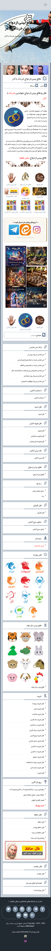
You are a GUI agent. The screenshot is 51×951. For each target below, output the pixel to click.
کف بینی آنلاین (39, 458)
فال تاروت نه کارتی (37, 746)
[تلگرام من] (35, 909)
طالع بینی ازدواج (32, 157)
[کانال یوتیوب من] (25, 915)
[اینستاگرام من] (22, 909)
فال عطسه (40, 873)
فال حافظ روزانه (38, 827)
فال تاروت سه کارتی (37, 725)
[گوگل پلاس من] (32, 915)
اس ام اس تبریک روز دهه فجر (34, 376)
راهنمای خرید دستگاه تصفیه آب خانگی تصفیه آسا (27, 789)
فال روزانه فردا (39, 890)
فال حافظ (41, 822)
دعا (43, 496)
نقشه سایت (16, 932)
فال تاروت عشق (38, 757)
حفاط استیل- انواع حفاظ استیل (33, 794)
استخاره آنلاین (39, 397)
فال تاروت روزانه (38, 703)
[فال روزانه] (15, 257)
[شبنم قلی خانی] (10, 71)
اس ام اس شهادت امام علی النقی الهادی (31, 360)
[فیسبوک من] (29, 909)
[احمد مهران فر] (40, 71)
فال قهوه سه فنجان (37, 436)
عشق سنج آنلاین (38, 529)
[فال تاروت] (36, 257)
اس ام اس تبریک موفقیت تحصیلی (32, 381)
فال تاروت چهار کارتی (36, 730)
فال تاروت (40, 773)
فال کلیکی (40, 512)
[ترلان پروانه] (25, 71)
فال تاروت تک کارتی (37, 719)
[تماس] (15, 909)
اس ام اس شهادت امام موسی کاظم (32, 365)
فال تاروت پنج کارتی (37, 735)
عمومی (33, 335)
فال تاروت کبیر (39, 709)
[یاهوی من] (42, 909)
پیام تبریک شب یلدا (37, 838)
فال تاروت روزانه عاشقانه (35, 762)
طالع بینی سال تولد (37, 687)
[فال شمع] (15, 277)
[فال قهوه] (36, 277)
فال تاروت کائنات (38, 714)
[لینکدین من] (18, 915)
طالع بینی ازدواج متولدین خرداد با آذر (20, 25)
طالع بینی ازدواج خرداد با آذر (26, 78)
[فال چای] (36, 298)
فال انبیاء (41, 414)
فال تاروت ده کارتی (37, 751)
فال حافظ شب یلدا (38, 832)
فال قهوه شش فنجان (37, 441)
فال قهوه (41, 430)
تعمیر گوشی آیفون (38, 800)
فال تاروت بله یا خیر (37, 767)
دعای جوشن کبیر (38, 491)
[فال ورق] (15, 298)
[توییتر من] (8, 909)
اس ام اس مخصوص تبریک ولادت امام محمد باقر (27, 370)
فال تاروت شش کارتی (36, 741)
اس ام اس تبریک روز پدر (35, 354)
